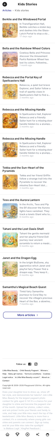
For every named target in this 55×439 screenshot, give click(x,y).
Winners (44, 370)
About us (45, 377)
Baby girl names (15, 374)
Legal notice (7, 377)
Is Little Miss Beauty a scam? (27, 377)
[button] (4, 4)
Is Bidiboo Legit (11, 428)
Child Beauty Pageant (29, 370)
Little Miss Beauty (10, 370)
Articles (6, 10)
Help (4, 374)
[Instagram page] (36, 364)
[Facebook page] (30, 364)
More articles (26, 315)
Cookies (46, 374)
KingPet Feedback (30, 428)
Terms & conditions (32, 374)
